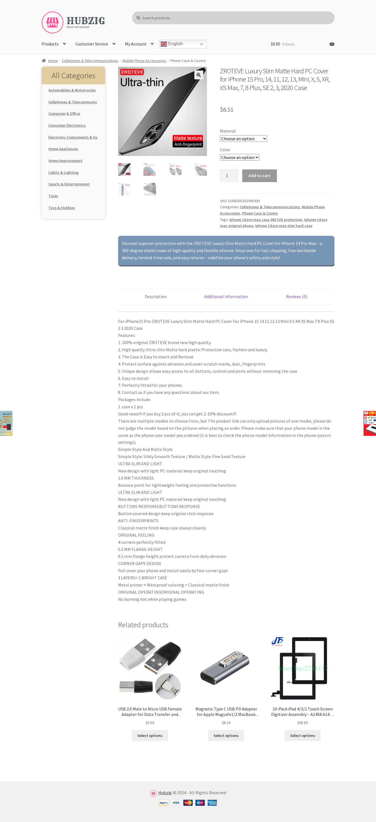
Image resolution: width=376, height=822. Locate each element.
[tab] (156, 297)
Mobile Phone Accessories (144, 60)
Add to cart (260, 175)
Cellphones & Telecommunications (90, 60)
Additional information (226, 296)
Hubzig (165, 792)
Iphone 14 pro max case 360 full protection (265, 219)
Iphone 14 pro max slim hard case (283, 225)
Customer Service (91, 44)
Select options (149, 735)
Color (225, 149)
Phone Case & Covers (260, 213)
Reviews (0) (296, 296)
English (175, 44)
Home (53, 60)
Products (50, 44)
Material (228, 131)
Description (156, 296)
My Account (135, 44)
